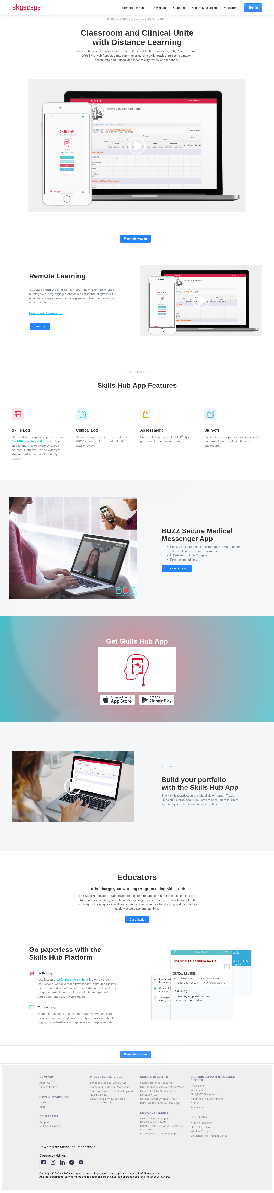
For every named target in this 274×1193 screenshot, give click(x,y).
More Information (135, 238)
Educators (230, 7)
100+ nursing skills (71, 979)
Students (179, 7)
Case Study (137, 919)
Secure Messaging (204, 7)
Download (159, 7)
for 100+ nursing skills (28, 441)
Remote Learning (134, 7)
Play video (137, 145)
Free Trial (40, 326)
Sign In (253, 7)
